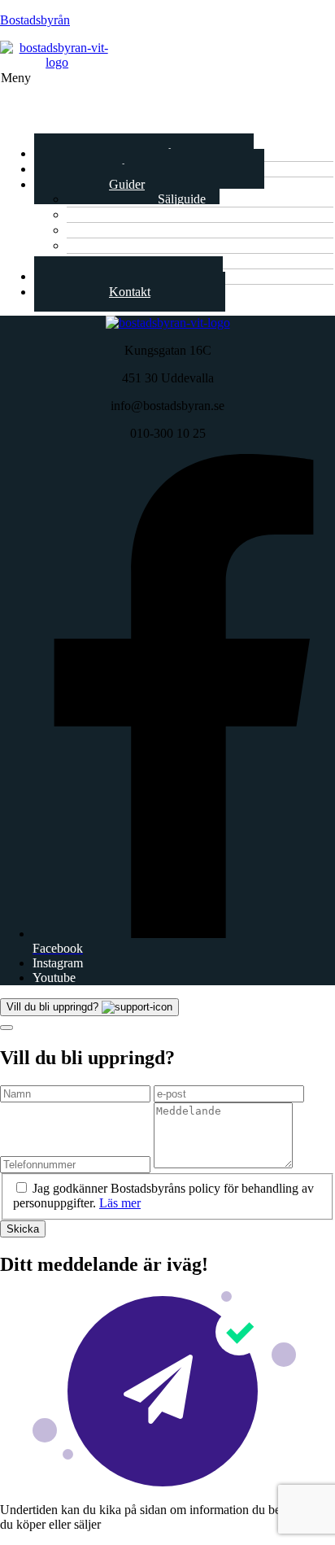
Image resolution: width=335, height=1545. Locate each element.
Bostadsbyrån (35, 20)
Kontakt (129, 292)
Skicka (23, 1229)
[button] (167, 102)
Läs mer (120, 1203)
